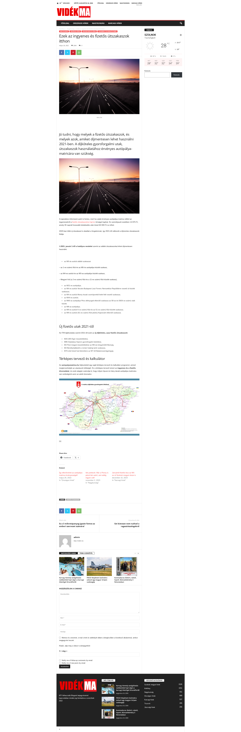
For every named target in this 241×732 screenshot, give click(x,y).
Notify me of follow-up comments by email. (77, 660)
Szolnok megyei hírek (89, 31)
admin (77, 537)
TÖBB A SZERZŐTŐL (86, 553)
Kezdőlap (62, 29)
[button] (181, 23)
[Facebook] (61, 52)
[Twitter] (67, 52)
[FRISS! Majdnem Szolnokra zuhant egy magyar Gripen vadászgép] (99, 566)
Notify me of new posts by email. (74, 663)
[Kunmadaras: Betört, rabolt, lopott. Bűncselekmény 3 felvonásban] (126, 566)
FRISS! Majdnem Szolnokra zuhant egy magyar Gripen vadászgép (97, 580)
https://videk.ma (78, 541)
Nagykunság (125, 3)
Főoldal (100, 3)
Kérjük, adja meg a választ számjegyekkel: (75, 646)
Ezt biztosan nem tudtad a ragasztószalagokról (126, 524)
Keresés (147, 71)
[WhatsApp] (78, 52)
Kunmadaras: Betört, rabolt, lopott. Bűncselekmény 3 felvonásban (125, 580)
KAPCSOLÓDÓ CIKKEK (68, 553)
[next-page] (138, 553)
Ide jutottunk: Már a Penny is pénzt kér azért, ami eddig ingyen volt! (97, 475)
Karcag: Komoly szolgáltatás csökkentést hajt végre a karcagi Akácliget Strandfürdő (71, 580)
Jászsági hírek (149, 707)
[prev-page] (135, 553)
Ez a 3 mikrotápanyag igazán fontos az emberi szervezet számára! (77, 524)
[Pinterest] (73, 52)
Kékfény (147, 688)
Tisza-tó (147, 703)
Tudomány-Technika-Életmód (107, 31)
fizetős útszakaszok (73, 499)
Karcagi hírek (137, 3)
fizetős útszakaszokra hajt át (83, 222)
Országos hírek (112, 3)
